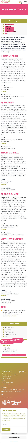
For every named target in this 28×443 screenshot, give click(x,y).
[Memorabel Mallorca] (5, 2)
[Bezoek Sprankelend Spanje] (14, 404)
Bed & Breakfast (6, 376)
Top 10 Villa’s (5, 384)
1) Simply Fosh (9, 24)
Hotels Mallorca (6, 378)
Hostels (3, 380)
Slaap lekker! (12, 316)
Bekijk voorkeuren (14, 437)
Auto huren (22, 373)
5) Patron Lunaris (10, 31)
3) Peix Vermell (9, 28)
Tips (6, 33)
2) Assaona (8, 26)
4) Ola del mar (9, 30)
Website (3, 91)
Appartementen (6, 373)
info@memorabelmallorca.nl (12, 391)
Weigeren (14, 433)
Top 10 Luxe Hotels (7, 382)
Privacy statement (14, 441)
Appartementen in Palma (9, 375)
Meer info (13, 355)
